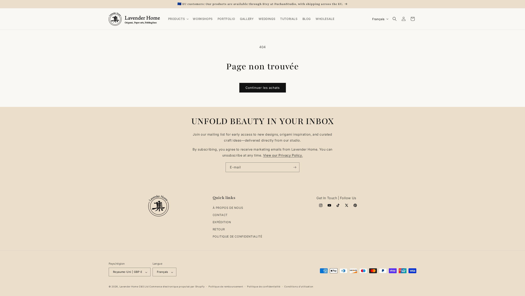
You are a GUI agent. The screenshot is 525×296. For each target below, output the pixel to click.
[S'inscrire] (294, 167)
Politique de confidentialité (263, 286)
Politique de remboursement (226, 286)
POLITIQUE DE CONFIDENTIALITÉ (237, 236)
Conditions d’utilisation (298, 286)
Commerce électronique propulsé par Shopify (176, 286)
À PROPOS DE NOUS (228, 207)
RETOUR (219, 229)
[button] (178, 19)
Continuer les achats (262, 88)
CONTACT (220, 215)
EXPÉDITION (222, 222)
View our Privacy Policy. (283, 155)
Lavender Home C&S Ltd (134, 286)
